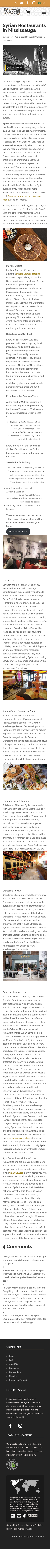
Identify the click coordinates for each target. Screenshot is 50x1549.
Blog (11, 1356)
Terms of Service (19, 1536)
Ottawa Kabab (16, 1173)
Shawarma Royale (12, 890)
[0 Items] (28, 12)
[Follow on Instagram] (20, 1426)
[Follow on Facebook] (10, 1426)
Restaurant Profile (18, 531)
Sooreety (9, 37)
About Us (13, 1364)
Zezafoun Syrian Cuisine (14, 992)
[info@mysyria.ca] (22, 3)
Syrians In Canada (34, 37)
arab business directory (18, 1138)
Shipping (13, 1376)
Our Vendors (15, 1372)
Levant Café (8, 580)
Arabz (29, 1529)
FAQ (11, 1360)
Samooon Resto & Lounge (16, 801)
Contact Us (14, 1368)
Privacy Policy (36, 1536)
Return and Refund (18, 1380)
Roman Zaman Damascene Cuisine (20, 711)
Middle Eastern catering (28, 274)
